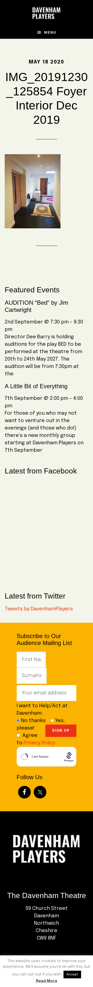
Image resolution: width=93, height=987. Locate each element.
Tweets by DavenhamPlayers (39, 609)
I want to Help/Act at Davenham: (42, 709)
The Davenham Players (47, 13)
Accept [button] (72, 974)
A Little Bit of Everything (36, 386)
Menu (50, 32)
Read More (46, 981)
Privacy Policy (39, 743)
